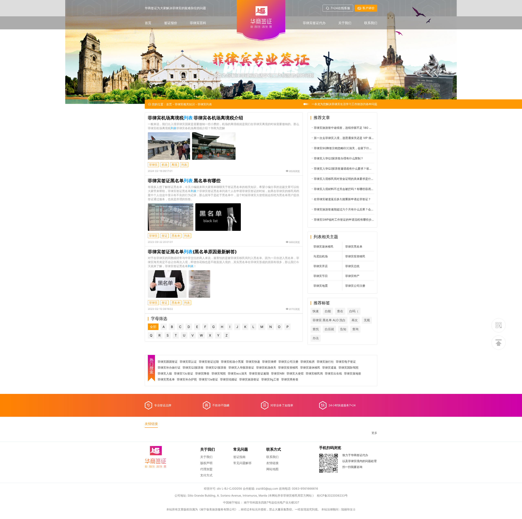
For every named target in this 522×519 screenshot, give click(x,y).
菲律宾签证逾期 (259, 373)
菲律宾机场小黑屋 (232, 361)
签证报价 (170, 23)
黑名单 (175, 235)
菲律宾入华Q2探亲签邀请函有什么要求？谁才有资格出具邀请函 (344, 168)
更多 (374, 433)
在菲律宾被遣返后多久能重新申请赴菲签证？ (342, 199)
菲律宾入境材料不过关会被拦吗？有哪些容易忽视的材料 (344, 189)
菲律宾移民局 (314, 373)
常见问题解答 (242, 463)
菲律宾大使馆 (295, 373)
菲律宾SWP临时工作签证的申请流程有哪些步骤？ (344, 219)
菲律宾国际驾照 (348, 367)
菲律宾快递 (253, 361)
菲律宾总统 (352, 266)
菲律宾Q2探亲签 (192, 367)
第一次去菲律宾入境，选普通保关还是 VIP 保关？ (344, 138)
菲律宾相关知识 (185, 104)
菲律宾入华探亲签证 (241, 367)
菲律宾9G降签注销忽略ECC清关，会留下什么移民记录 (344, 148)
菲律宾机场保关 (266, 367)
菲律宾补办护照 (187, 379)
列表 (184, 164)
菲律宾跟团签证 (168, 361)
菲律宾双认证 (188, 361)
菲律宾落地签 (352, 373)
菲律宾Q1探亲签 (216, 367)
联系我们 (370, 23)
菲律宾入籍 (165, 373)
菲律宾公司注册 (355, 285)
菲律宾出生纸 (333, 373)
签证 (164, 235)
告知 (343, 329)
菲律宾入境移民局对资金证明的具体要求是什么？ (344, 178)
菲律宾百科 (198, 23)
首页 (148, 23)
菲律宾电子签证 (346, 361)
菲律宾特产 (352, 276)
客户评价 (368, 8)
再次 (355, 320)
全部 (153, 327)
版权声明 (206, 463)
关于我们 (344, 23)
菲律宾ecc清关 (237, 373)
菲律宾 (153, 164)
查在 (340, 311)
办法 (316, 338)
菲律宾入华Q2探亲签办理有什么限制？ (338, 158)
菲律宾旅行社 (325, 361)
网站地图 (272, 469)
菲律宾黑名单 (353, 246)
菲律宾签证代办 (314, 23)
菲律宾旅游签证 (249, 379)
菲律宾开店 (320, 266)
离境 (174, 164)
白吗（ (353, 311)
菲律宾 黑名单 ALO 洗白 (329, 320)
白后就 (329, 329)
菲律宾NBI (277, 373)
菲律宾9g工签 (270, 379)
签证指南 (239, 457)
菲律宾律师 (269, 361)
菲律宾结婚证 (228, 379)
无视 (367, 320)
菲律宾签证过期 (209, 361)
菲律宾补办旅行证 (169, 367)
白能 (328, 311)
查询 (355, 329)
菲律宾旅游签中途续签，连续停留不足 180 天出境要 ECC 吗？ (344, 127)
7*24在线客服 (340, 8)
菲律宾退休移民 (323, 246)
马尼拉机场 (320, 256)
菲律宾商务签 (289, 379)
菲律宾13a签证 (208, 379)
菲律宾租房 (307, 361)
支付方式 (206, 475)
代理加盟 (206, 469)
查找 (316, 329)
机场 (164, 164)
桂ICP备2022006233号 (332, 495)
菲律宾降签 (202, 373)
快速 (316, 311)
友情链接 (272, 463)
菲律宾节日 (320, 276)
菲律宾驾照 (218, 373)
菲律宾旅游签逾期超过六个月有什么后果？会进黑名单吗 (344, 209)
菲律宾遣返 (329, 367)
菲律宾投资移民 (355, 256)
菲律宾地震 (320, 285)
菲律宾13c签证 (183, 373)
